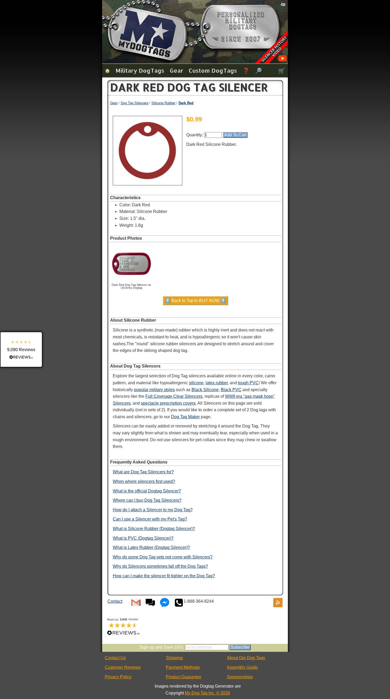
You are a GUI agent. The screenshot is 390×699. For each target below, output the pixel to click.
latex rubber (217, 383)
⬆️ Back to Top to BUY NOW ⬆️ (195, 300)
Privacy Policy (118, 677)
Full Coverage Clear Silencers (173, 396)
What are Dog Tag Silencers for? (143, 472)
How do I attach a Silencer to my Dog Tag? (153, 510)
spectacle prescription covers (168, 403)
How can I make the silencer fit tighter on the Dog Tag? (164, 576)
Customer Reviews (123, 667)
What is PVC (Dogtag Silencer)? (143, 538)
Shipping (174, 658)
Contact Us (115, 658)
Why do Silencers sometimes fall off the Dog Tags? (160, 566)
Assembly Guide (242, 667)
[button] (21, 350)
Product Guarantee (183, 677)
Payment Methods (183, 667)
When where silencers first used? (144, 481)
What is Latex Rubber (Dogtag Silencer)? (151, 547)
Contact (114, 601)
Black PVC (231, 389)
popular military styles (154, 389)
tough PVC (248, 383)
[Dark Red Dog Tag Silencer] (147, 182)
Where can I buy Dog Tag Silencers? (147, 500)
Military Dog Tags (140, 70)
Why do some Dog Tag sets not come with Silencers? (163, 557)
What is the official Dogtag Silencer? (147, 491)
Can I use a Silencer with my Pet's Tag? (150, 519)
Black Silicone (205, 389)
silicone (196, 383)
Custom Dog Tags (213, 70)
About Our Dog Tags (246, 658)
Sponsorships (240, 677)
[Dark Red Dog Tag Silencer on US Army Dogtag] (131, 282)
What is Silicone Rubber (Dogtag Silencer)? (154, 528)
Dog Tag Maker (185, 416)
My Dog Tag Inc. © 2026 (207, 693)
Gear (176, 70)
